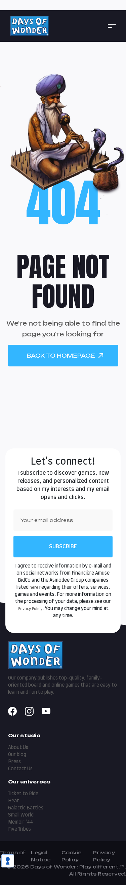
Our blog (17, 754)
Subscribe (63, 546)
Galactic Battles (25, 808)
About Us (18, 747)
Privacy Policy (30, 609)
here (34, 587)
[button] (112, 26)
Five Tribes (19, 829)
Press (14, 761)
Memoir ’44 (20, 822)
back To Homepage (61, 355)
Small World (21, 815)
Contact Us (20, 769)
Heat (13, 801)
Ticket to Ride (23, 794)
